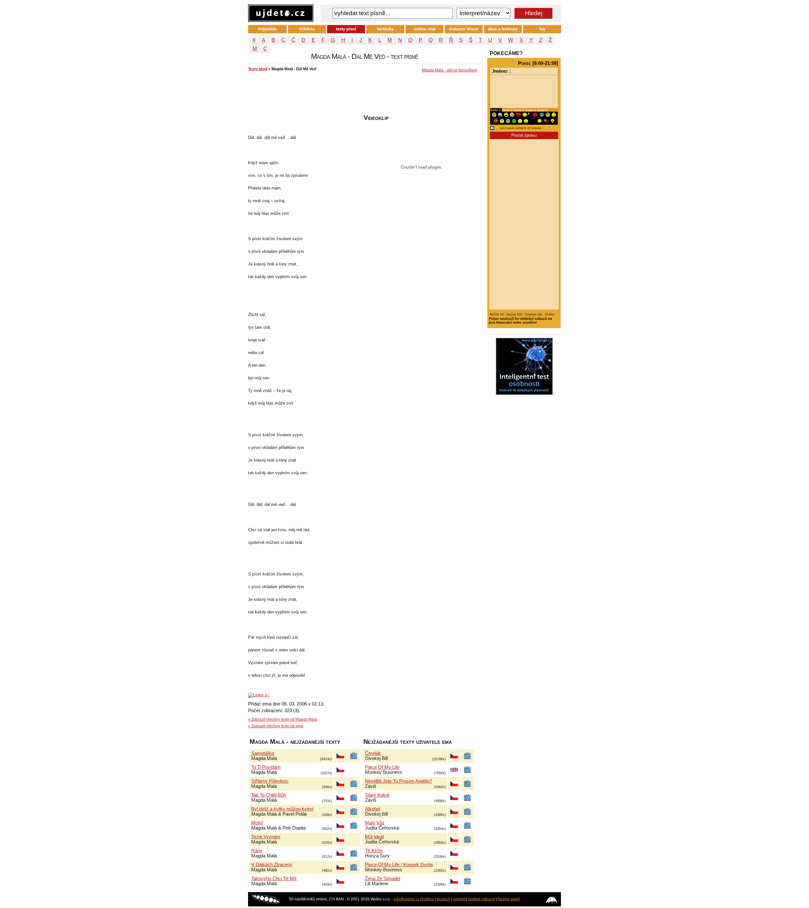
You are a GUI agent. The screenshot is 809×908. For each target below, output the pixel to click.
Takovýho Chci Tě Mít (273, 878)
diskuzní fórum (463, 29)
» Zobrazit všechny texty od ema (275, 726)
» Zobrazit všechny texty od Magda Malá (282, 719)
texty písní (346, 29)
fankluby (385, 29)
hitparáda (267, 29)
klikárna (307, 29)
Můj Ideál (374, 836)
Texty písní (257, 69)
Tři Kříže (374, 850)
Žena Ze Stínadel (382, 878)
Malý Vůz (375, 822)
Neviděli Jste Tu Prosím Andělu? (398, 781)
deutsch (443, 899)
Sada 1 (496, 110)
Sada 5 (542, 110)
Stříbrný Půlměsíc (270, 781)
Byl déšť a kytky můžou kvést (282, 809)
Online (549, 314)
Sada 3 (519, 110)
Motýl (257, 822)
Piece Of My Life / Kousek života (399, 864)
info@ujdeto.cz (406, 899)
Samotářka (262, 753)
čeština (428, 899)
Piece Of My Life (382, 767)
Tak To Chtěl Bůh (268, 795)
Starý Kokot (377, 795)
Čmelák (373, 753)
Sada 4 (531, 110)
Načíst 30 (497, 314)
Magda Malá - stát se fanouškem (449, 70)
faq (542, 29)
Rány (256, 850)
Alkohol (372, 809)
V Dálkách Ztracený (271, 864)
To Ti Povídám (266, 767)
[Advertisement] (363, 95)
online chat (424, 29)
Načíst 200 (515, 314)
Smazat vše (533, 314)
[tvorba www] (509, 899)
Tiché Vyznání (265, 836)
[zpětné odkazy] (481, 899)
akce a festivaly (503, 29)
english (459, 899)
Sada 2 (508, 110)
